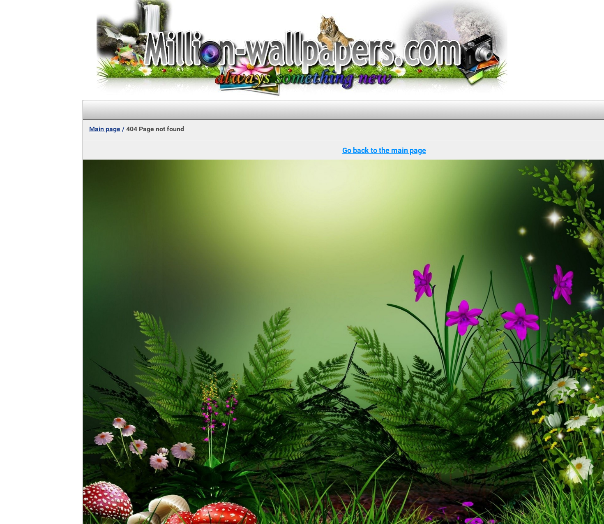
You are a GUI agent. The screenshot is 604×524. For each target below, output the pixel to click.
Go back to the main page (384, 150)
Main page (104, 129)
